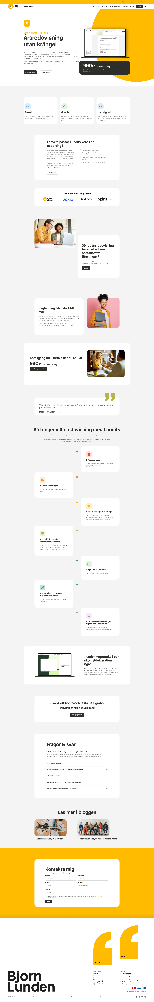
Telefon (47, 889)
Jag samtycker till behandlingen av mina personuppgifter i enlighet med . (75, 897)
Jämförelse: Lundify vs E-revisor (48, 839)
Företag (80, 882)
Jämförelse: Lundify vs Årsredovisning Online (97, 839)
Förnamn (48, 875)
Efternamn (81, 875)
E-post (47, 882)
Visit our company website (137, 991)
